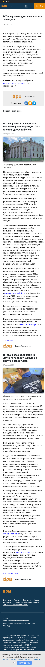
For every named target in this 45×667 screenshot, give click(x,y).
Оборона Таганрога (29, 324)
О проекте (7, 600)
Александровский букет (15, 293)
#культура (8, 340)
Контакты (27, 600)
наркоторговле (23, 552)
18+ (37, 5)
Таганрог (11, 6)
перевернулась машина (14, 83)
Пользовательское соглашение (15, 605)
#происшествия (10, 573)
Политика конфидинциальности (26, 602)
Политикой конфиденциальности (31, 659)
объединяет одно (11, 533)
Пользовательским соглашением (12, 659)
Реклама (17, 600)
